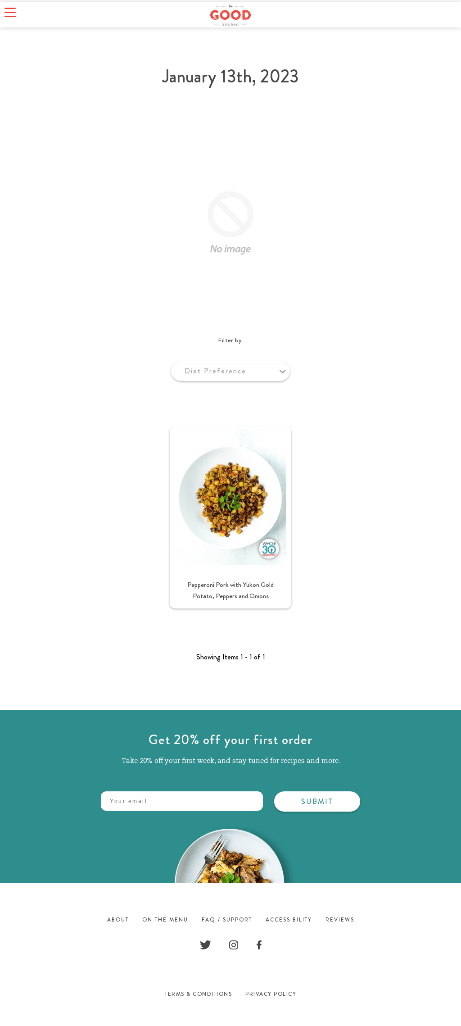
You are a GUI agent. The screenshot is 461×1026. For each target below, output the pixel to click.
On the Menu (165, 920)
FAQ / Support (227, 920)
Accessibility (289, 920)
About (118, 920)
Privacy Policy (270, 994)
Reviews (339, 920)
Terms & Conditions (198, 994)
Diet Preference (215, 371)
